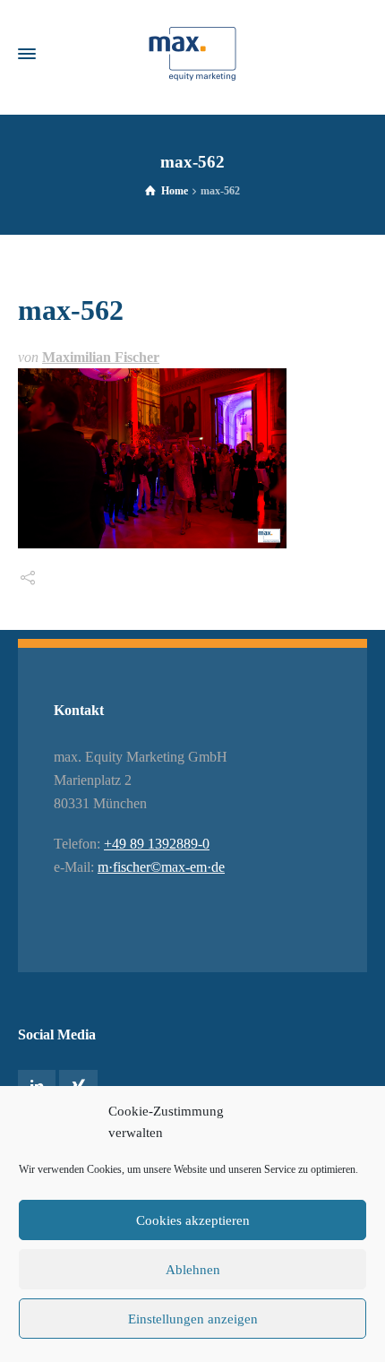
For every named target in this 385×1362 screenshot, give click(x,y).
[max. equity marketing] (192, 54)
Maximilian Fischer (100, 357)
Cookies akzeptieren (193, 1220)
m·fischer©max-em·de (161, 867)
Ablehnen (193, 1270)
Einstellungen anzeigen (193, 1319)
